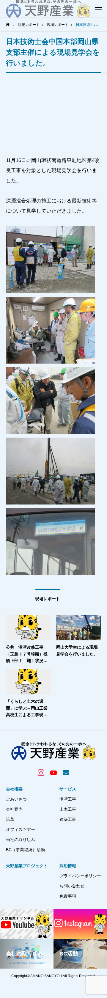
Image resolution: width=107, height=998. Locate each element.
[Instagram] (41, 772)
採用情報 (67, 865)
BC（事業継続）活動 (25, 849)
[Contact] (66, 772)
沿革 (10, 819)
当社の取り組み (20, 839)
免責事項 (67, 896)
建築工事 (67, 819)
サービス (67, 789)
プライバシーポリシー (80, 875)
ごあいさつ (16, 799)
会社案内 (14, 809)
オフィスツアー (20, 829)
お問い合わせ (71, 886)
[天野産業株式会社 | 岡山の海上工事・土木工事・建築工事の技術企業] (48, 9)
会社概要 (14, 789)
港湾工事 (67, 799)
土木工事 (67, 809)
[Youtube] (53, 772)
